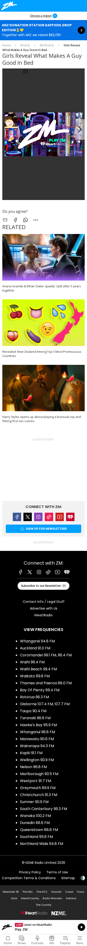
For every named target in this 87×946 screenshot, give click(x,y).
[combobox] (36, 71)
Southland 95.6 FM (36, 836)
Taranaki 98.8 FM (35, 718)
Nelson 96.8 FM (33, 767)
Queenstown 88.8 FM (39, 829)
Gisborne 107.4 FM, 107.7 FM (45, 704)
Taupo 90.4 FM (33, 711)
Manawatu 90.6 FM (37, 739)
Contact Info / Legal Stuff (43, 601)
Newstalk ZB (11, 892)
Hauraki (56, 892)
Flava (80, 892)
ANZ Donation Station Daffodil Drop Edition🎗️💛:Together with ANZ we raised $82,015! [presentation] (43, 30)
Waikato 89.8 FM (35, 676)
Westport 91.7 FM (35, 780)
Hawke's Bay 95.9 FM (38, 725)
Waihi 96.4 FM (32, 662)
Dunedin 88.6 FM (35, 822)
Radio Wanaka (52, 898)
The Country (43, 905)
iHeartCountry (30, 898)
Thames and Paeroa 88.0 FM (46, 683)
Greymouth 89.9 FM (37, 787)
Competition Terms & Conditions (29, 878)
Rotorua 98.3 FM (34, 697)
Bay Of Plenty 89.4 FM (39, 690)
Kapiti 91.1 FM (31, 753)
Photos (25, 45)
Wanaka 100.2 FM (35, 815)
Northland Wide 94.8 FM (41, 843)
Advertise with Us (43, 608)
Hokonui (71, 898)
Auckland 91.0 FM (35, 648)
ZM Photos (47, 45)
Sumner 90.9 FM (34, 801)
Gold (14, 898)
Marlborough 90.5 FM (39, 773)
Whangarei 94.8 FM (37, 641)
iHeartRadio (43, 615)
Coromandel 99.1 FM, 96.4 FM (46, 655)
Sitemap (68, 878)
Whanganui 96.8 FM (37, 732)
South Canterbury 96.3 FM (43, 808)
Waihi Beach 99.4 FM (38, 669)
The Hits (27, 892)
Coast (69, 892)
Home (6, 45)
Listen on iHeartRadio (43, 927)
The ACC (42, 892)
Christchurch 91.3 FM (38, 794)
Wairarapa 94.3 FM (37, 746)
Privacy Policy (30, 872)
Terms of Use (57, 872)
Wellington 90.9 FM (37, 760)
